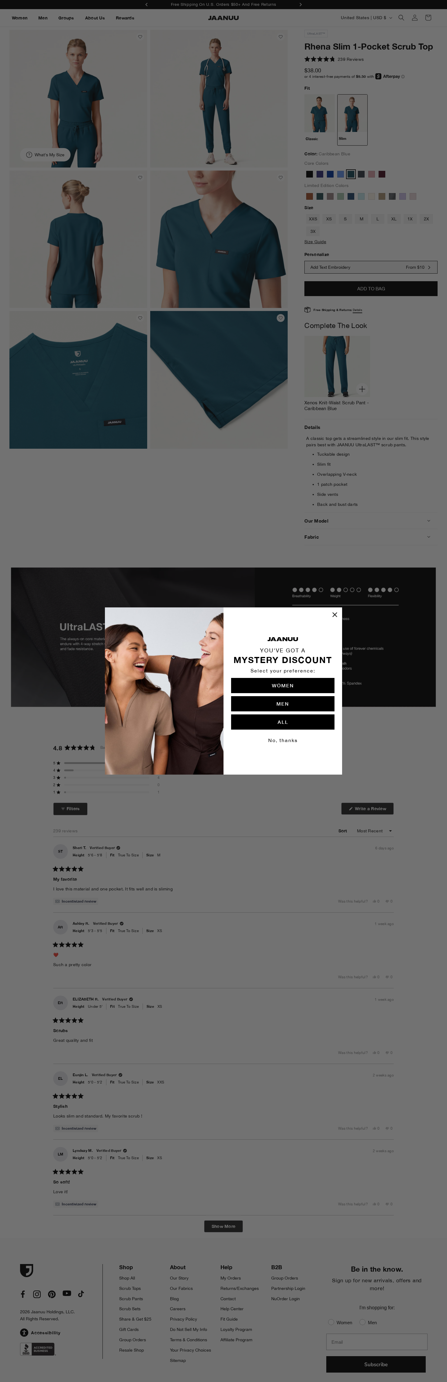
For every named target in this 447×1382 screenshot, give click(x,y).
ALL (283, 722)
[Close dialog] (335, 615)
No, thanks (283, 740)
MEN (282, 704)
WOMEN (283, 685)
